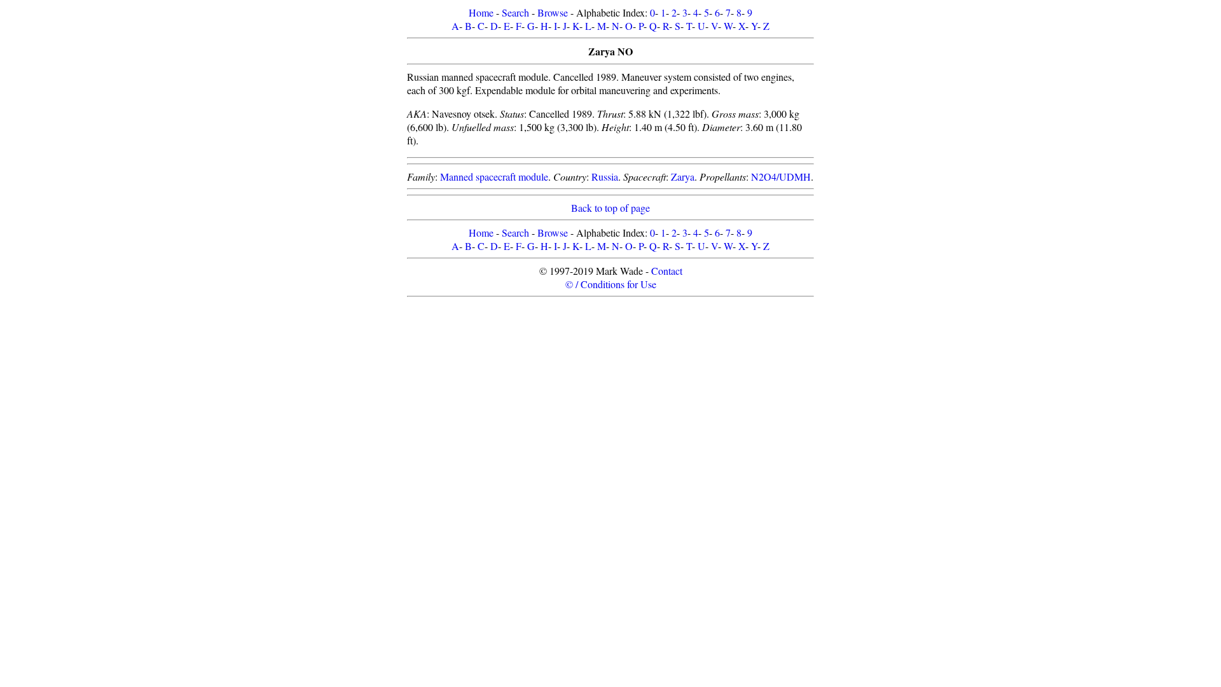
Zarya (682, 176)
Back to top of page (610, 207)
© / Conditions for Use (610, 284)
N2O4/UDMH (781, 176)
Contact (666, 270)
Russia (604, 176)
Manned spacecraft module (494, 176)
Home (481, 12)
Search (515, 12)
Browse (552, 12)
